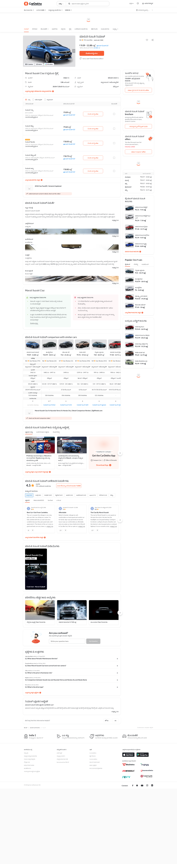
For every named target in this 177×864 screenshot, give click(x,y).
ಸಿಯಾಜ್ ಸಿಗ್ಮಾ (29, 110)
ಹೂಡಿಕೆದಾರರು (27, 768)
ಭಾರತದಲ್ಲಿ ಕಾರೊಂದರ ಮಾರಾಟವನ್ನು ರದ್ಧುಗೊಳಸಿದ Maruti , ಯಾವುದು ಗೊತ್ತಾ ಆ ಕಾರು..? (70, 458)
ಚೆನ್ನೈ (126, 190)
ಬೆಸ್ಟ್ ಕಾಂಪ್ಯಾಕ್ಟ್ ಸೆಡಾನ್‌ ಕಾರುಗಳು (36, 622)
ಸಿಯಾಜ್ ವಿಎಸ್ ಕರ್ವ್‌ (82, 405)
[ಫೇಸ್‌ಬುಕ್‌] (132, 785)
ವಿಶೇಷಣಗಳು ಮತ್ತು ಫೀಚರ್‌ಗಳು (43, 91)
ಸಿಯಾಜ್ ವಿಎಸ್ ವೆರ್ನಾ (49, 405)
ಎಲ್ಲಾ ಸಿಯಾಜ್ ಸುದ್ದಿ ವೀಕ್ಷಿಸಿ (41, 472)
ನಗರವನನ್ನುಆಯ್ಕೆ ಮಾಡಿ (144, 10)
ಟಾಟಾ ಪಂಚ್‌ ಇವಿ (140, 352)
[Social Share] (152, 40)
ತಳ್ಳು (126, 183)
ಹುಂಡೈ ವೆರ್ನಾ (49, 352)
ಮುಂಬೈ (127, 180)
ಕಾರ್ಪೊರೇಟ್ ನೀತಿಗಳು (29, 765)
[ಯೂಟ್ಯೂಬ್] (142, 785)
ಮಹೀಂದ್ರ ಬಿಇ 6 (139, 327)
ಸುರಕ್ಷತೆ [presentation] (27, 255)
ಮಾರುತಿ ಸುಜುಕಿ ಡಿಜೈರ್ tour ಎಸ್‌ (142, 217)
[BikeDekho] (128, 764)
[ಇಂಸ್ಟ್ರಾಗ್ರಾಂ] (147, 785)
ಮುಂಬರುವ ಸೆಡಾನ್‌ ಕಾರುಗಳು (99, 622)
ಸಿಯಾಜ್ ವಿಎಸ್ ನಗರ (66, 405)
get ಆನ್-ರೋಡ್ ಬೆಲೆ (102, 45)
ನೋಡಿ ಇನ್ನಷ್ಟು (34, 323)
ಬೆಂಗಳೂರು (127, 177)
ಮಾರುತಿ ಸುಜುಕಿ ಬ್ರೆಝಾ (115, 352)
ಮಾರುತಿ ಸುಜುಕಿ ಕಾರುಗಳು (132, 251)
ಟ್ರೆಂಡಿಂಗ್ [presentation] (127, 264)
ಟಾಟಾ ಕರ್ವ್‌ (82, 352)
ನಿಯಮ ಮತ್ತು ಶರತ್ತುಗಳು (29, 759)
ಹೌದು (106, 720)
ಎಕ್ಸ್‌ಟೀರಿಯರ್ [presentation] (29, 223)
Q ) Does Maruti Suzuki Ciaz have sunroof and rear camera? (45, 666)
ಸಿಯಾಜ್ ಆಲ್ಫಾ (29, 168)
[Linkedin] (152, 785)
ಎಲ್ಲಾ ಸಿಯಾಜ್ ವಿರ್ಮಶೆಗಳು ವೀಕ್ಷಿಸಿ (34, 537)
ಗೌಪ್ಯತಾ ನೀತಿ (27, 762)
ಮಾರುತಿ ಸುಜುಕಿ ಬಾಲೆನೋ (142, 235)
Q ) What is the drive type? (34, 687)
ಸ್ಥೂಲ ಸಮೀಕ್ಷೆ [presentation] (29, 208)
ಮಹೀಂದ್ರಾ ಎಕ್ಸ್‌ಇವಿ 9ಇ (141, 344)
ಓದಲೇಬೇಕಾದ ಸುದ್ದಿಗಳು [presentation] (42, 432)
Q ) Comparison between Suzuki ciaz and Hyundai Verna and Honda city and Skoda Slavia (56, 680)
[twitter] (137, 785)
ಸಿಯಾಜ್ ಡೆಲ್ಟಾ (29, 126)
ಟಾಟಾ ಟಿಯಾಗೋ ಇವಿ (141, 361)
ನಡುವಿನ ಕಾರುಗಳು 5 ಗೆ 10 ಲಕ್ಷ (67, 622)
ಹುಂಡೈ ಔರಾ (138, 287)
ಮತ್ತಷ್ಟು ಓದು (115, 220)
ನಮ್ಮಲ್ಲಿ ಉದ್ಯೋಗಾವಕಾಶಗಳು (30, 756)
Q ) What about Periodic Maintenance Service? (41, 658)
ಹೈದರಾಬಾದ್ (128, 187)
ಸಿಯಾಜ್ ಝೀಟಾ (30, 142)
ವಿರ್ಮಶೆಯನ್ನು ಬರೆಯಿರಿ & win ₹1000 (69, 486)
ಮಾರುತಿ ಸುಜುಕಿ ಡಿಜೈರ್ (141, 207)
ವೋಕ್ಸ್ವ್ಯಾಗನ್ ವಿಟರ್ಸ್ (141, 296)
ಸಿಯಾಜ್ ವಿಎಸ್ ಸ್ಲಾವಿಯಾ (99, 405)
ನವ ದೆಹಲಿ (96, 48)
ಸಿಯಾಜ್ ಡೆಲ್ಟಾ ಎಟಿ (30, 155)
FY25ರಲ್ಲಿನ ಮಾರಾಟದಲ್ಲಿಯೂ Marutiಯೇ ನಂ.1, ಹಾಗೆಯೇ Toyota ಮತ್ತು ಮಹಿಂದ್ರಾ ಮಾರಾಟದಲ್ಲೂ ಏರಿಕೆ (39, 458)
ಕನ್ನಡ (130, 3)
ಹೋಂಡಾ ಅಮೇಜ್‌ (140, 305)
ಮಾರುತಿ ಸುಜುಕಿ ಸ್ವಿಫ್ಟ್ (140, 244)
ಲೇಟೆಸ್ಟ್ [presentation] (136, 264)
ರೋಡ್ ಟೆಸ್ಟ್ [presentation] (56, 432)
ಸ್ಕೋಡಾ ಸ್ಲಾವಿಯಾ (99, 352)
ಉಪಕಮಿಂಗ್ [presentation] (145, 264)
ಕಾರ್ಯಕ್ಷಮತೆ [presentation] (29, 271)
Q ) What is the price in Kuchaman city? (38, 673)
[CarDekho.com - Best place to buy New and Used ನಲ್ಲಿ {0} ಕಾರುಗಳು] (33, 4)
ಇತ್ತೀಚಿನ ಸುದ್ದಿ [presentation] (28, 432)
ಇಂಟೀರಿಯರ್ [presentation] (29, 239)
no (115, 720)
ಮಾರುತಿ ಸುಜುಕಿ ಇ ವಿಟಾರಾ (142, 335)
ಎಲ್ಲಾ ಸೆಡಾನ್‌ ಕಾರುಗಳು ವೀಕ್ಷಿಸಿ (133, 312)
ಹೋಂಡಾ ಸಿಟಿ (65, 352)
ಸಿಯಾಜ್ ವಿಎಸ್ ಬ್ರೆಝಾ (116, 405)
